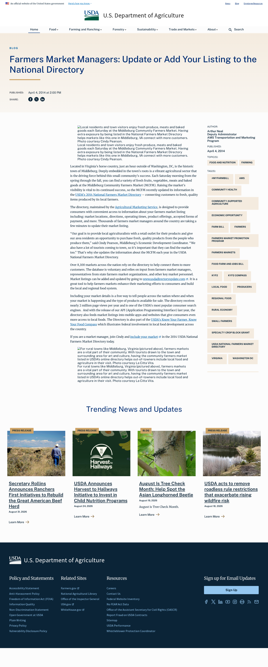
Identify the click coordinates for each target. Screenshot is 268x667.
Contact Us (114, 593)
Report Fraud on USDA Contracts (127, 615)
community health (224, 189)
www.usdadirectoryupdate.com (164, 279)
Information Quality (22, 604)
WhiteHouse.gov (71, 609)
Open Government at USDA (26, 615)
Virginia (217, 358)
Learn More (16, 522)
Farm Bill (218, 226)
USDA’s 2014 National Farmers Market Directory (108, 194)
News (227, 3)
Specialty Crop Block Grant (231, 332)
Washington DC (243, 358)
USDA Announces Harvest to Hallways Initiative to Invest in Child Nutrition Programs (100, 492)
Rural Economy (222, 309)
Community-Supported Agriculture (227, 202)
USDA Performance (119, 625)
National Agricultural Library (79, 593)
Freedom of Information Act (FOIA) (31, 599)
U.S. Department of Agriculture (143, 15)
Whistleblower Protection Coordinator (131, 631)
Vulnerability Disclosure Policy (28, 631)
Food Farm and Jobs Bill (228, 264)
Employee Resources (253, 3)
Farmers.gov (68, 588)
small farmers (222, 321)
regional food (221, 298)
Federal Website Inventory (123, 599)
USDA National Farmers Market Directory (233, 345)
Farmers (240, 226)
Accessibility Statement (24, 588)
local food (219, 287)
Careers (111, 588)
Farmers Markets (223, 252)
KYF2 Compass (237, 275)
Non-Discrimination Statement (29, 609)
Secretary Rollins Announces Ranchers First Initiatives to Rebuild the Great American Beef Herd (36, 495)
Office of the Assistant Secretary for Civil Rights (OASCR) (142, 609)
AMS (242, 178)
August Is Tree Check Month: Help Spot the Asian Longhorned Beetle (166, 489)
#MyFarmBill (220, 178)
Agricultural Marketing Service (136, 207)
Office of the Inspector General (80, 599)
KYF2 (215, 275)
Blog (237, 3)
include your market (144, 337)
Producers (244, 287)
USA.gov (66, 604)
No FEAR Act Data (118, 604)
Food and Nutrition (222, 162)
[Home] (92, 19)
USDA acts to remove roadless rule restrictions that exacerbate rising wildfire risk (231, 492)
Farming (247, 162)
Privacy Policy (17, 625)
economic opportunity (227, 215)
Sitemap (112, 620)
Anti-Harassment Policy (24, 593)
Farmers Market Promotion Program (230, 239)
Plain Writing (17, 620)
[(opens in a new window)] (206, 602)
